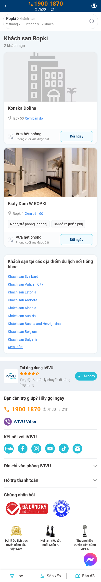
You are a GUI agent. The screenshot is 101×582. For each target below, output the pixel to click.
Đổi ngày (76, 136)
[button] (50, 21)
